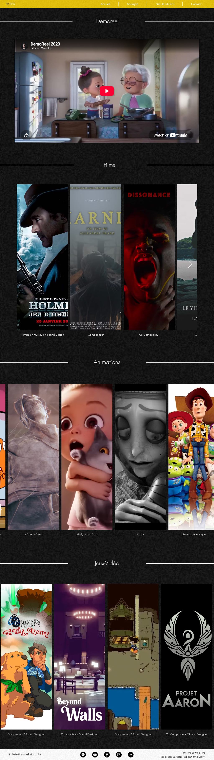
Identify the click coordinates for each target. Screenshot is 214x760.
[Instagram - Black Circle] (119, 754)
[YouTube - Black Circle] (95, 754)
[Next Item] (190, 264)
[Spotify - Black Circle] (83, 754)
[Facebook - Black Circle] (107, 754)
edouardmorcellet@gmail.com (186, 757)
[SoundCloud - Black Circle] (131, 754)
